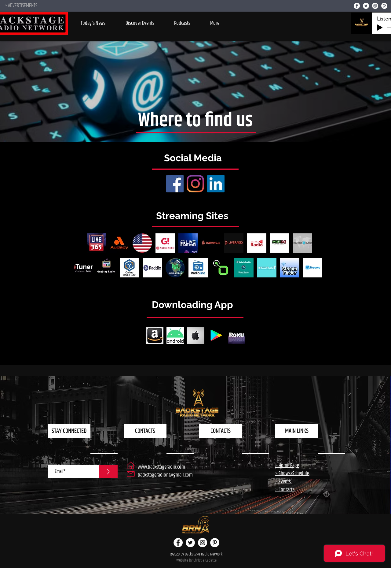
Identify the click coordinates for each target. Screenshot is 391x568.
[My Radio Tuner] (302, 243)
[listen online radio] (256, 243)
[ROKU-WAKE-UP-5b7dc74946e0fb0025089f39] (236, 335)
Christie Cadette (205, 560)
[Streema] (312, 267)
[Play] (379, 27)
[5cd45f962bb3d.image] (198, 267)
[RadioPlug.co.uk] (266, 267)
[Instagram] (375, 6)
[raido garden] (175, 267)
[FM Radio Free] (142, 243)
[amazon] (154, 335)
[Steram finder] (289, 267)
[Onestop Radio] (106, 267)
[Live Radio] (233, 243)
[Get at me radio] (165, 243)
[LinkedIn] (216, 183)
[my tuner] (83, 267)
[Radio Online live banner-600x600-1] (244, 267)
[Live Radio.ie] (211, 243)
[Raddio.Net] (152, 267)
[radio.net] (221, 267)
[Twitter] (366, 6)
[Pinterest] (384, 6)
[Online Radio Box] (129, 267)
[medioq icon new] (279, 243)
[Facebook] (357, 6)
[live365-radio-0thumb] (96, 243)
